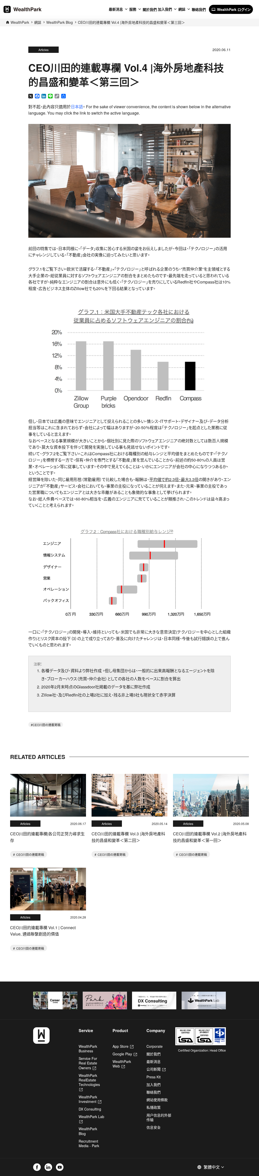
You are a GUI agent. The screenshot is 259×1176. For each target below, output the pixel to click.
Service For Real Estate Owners (88, 1063)
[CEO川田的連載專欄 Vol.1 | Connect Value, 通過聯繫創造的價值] (48, 889)
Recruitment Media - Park (89, 1143)
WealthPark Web (122, 1064)
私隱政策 (153, 1107)
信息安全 (153, 1127)
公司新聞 (156, 1069)
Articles (43, 50)
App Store (123, 1046)
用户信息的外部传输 (158, 1117)
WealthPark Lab (91, 1119)
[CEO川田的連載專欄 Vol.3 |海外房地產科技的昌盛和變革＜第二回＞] (129, 795)
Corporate (154, 1046)
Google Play (125, 1053)
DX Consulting (90, 1109)
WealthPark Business (88, 1048)
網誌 (181, 9)
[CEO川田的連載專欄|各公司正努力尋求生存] (48, 795)
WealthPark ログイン (230, 9)
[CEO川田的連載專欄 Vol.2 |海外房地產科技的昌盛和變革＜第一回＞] (211, 795)
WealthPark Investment (90, 1099)
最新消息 (116, 9)
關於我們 (150, 9)
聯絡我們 (199, 9)
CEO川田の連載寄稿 (46, 725)
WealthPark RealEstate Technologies (89, 1082)
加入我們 (165, 9)
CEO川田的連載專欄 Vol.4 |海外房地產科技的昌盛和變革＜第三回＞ (131, 22)
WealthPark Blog (59, 22)
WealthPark (20, 22)
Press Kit (153, 1076)
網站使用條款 (157, 1099)
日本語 (77, 107)
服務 (132, 9)
